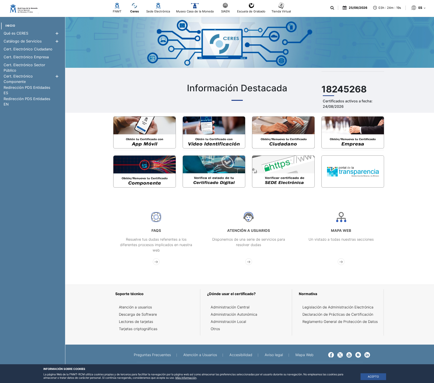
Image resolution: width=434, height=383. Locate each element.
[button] (56, 33)
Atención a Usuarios (200, 354)
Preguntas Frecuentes (152, 354)
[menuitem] (10, 26)
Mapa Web (304, 354)
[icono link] (156, 238)
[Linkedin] (367, 354)
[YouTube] (349, 354)
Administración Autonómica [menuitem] (234, 314)
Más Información (185, 377)
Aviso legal (274, 354)
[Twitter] (340, 354)
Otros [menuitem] (215, 329)
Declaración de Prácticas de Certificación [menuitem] (337, 314)
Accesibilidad (240, 354)
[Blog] (358, 354)
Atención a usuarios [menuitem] (135, 307)
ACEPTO (373, 376)
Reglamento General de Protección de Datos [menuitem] (340, 321)
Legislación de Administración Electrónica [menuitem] (337, 307)
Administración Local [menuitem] (228, 321)
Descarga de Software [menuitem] (138, 314)
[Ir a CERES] (22, 8)
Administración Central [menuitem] (230, 307)
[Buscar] (332, 8)
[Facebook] (331, 354)
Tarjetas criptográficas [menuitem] (138, 329)
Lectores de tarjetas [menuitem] (136, 321)
